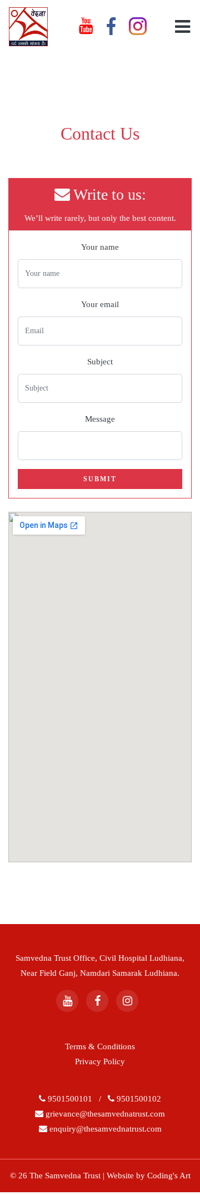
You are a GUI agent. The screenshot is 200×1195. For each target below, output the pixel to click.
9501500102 (139, 1098)
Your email (100, 304)
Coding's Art (169, 1175)
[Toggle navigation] (179, 27)
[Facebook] (97, 1001)
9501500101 (71, 1098)
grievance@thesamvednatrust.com (104, 1113)
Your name (100, 247)
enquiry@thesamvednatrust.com (104, 1128)
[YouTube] (67, 1001)
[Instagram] (127, 1001)
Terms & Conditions (100, 1046)
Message (100, 418)
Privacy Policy (100, 1061)
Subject (100, 361)
